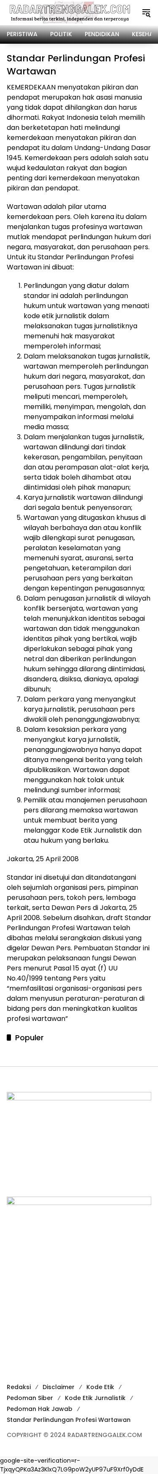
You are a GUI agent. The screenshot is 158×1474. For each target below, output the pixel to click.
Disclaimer (59, 1387)
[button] (146, 13)
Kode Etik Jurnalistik (95, 1398)
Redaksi (19, 1387)
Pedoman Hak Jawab (39, 1409)
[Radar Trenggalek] (70, 12)
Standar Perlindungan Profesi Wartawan (69, 1420)
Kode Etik (100, 1387)
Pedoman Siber (30, 1398)
